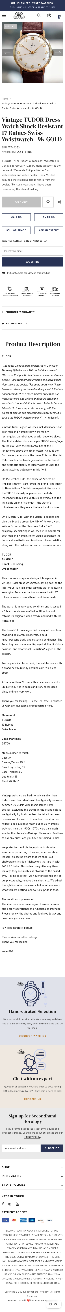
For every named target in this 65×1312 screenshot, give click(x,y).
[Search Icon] (39, 15)
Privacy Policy (32, 1137)
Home (5, 98)
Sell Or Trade (16, 230)
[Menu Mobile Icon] (4, 15)
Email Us (49, 217)
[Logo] (19, 15)
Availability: (9, 152)
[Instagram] (11, 1204)
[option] (32, 52)
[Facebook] (5, 1204)
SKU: (5, 148)
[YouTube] (19, 1204)
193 (9, 273)
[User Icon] (49, 15)
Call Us (16, 217)
